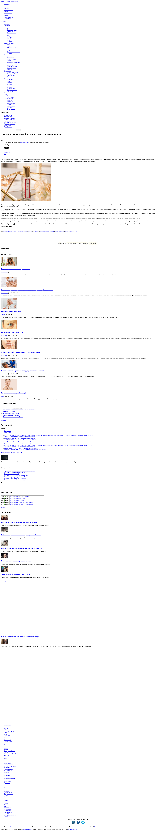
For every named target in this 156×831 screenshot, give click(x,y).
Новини (9, 100)
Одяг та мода (10, 104)
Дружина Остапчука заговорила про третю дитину (19, 522)
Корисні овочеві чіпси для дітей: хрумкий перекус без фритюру (21, 448)
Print (5, 154)
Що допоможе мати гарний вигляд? (13, 393)
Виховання (10, 65)
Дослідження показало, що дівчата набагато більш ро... (20, 637)
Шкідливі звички (12, 90)
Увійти (6, 15)
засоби (56, 231)
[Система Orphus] (78, 244)
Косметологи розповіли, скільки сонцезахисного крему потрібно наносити (27, 290)
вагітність (15, 231)
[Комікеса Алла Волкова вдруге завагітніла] (4, 557)
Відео (5, 94)
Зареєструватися (8, 17)
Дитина (6, 54)
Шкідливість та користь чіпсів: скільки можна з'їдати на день (21, 443)
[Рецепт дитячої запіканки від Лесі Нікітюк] (4, 571)
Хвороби (6, 78)
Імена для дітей (8, 116)
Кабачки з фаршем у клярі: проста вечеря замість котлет (19, 436)
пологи (22, 231)
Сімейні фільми (11, 33)
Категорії (3, 420)
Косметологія (11, 31)
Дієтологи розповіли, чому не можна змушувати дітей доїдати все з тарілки (25, 449)
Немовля (9, 56)
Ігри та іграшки (11, 68)
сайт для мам (9, 231)
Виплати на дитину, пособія (11, 415)
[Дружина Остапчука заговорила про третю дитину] (4, 519)
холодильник (43, 231)
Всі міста (3, 507)
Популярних (7, 431)
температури (61, 231)
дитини (29, 827)
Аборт (9, 35)
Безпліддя (10, 53)
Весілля (9, 38)
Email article (7, 152)
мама (4, 231)
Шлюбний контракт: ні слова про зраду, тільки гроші (18, 479)
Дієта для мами (11, 75)
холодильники (36, 231)
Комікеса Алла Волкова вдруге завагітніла (16, 561)
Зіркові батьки (11, 103)
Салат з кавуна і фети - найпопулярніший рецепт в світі (19, 438)
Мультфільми (10, 97)
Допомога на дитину (9, 118)
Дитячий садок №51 (15, 498)
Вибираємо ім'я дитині (13, 62)
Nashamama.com (27, 829)
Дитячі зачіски (8, 127)
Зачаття (9, 44)
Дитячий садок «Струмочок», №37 (19, 504)
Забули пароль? (8, 18)
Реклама (6, 7)
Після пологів (65, 827)
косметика (30, 231)
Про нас (6, 5)
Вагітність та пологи (9, 43)
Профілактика (11, 88)
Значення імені (11, 106)
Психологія (10, 37)
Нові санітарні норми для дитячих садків (15, 472)
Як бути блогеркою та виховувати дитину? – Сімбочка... (21, 535)
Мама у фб (7, 11)
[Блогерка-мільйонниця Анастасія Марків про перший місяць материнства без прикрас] (4, 545)
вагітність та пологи (14, 827)
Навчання (10, 69)
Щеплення (10, 79)
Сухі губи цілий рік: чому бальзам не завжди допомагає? (21, 352)
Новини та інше (8, 98)
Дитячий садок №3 (15, 500)
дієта (26, 231)
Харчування (7, 71)
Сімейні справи (7, 725)
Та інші (6, 800)
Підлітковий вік (11, 59)
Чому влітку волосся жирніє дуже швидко (15, 269)
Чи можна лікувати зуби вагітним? (13, 417)
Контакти (6, 8)
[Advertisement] (13, 609)
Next (5, 581)
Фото (5, 93)
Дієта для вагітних (12, 74)
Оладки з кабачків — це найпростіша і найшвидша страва (20, 439)
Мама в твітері (8, 13)
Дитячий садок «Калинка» (17, 496)
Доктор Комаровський (13, 95)
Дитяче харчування (12, 72)
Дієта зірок (10, 76)
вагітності (41, 827)
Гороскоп (9, 107)
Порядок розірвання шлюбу (11, 474)
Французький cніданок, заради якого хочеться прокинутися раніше (22, 441)
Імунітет (9, 87)
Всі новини (7, 4)
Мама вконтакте (8, 10)
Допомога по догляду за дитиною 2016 (14, 477)
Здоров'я (9, 41)
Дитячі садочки (8, 115)
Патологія (10, 91)
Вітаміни (9, 84)
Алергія (9, 81)
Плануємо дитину (12, 30)
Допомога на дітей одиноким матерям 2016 (16, 475)
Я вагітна (9, 46)
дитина (19, 231)
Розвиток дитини (12, 66)
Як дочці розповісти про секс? (11, 413)
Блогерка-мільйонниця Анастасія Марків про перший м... (21, 548)
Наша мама (4, 21)
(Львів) (27, 496)
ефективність (68, 231)
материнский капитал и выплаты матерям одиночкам (19, 409)
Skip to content (14, 1)
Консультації (10, 101)
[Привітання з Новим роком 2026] (4, 459)
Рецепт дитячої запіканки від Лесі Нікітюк (16, 574)
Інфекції (9, 82)
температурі (74, 231)
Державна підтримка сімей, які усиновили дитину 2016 (19, 471)
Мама (2, 396)
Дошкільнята (10, 57)
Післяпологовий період (13, 52)
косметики (48, 231)
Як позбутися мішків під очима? (12, 332)
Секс (8, 40)
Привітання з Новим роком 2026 (12, 453)
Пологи (9, 50)
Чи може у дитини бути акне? (11, 311)
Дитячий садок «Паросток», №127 (19, 502)
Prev (5, 580)
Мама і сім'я (7, 25)
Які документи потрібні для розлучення (15, 478)
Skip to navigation (5, 1)
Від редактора (11, 109)
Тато (8, 28)
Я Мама (9, 27)
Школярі (9, 60)
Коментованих (8, 432)
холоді (52, 231)
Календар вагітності (12, 47)
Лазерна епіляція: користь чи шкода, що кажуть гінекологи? (22, 371)
